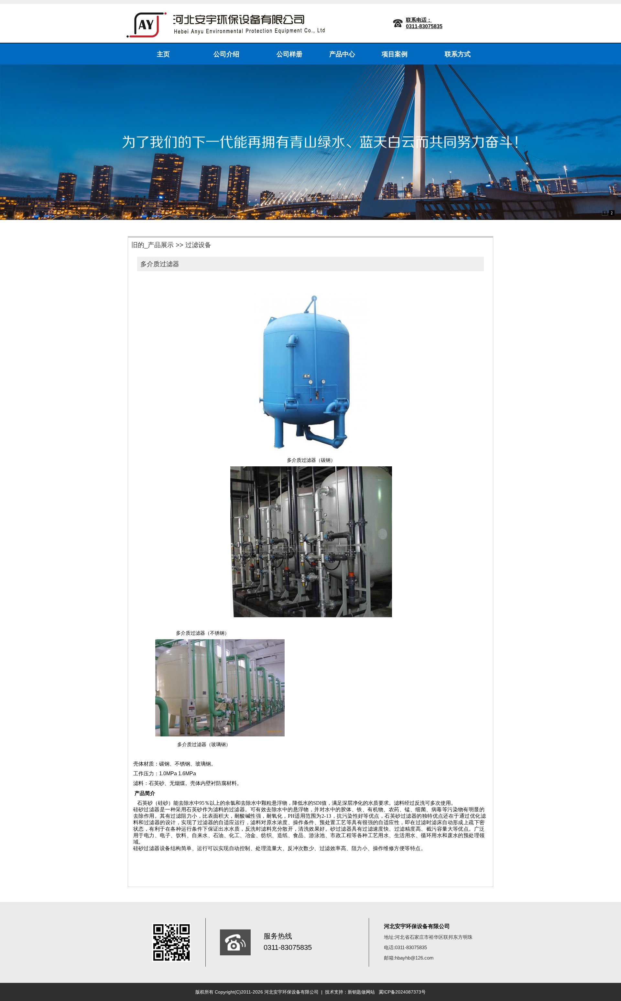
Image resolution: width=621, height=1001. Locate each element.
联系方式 (458, 54)
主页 (163, 54)
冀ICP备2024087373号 (402, 992)
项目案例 (395, 54)
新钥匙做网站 (361, 992)
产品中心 (342, 54)
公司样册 (289, 54)
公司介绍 (226, 54)
